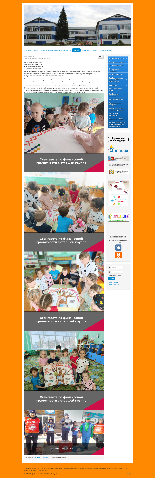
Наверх (128, 474)
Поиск (95, 50)
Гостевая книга (105, 50)
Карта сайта (86, 50)
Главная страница (32, 50)
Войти (112, 279)
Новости (76, 50)
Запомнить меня (115, 275)
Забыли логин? (113, 282)
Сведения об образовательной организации (56, 50)
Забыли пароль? (113, 284)
